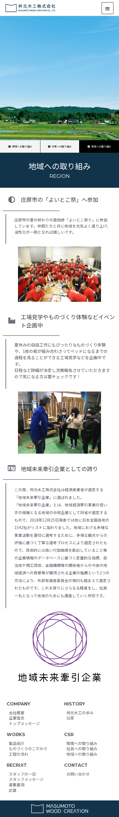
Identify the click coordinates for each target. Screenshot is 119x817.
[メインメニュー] (108, 8)
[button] (99, 146)
